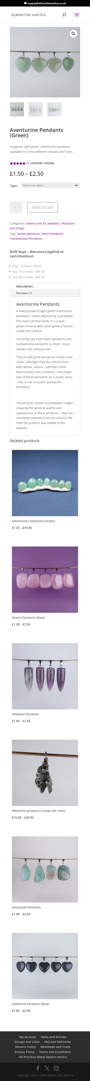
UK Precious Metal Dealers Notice (43, 1057)
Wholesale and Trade (55, 1047)
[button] (73, 33)
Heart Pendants (52, 234)
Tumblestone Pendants (26, 239)
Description (24, 286)
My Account (27, 1037)
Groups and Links (27, 1042)
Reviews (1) (24, 293)
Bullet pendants (29, 234)
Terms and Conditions (55, 1052)
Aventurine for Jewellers (43, 223)
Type (13, 186)
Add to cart (42, 207)
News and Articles (53, 1037)
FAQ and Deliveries (57, 1042)
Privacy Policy (25, 1052)
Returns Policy (25, 1047)
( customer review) (40, 163)
